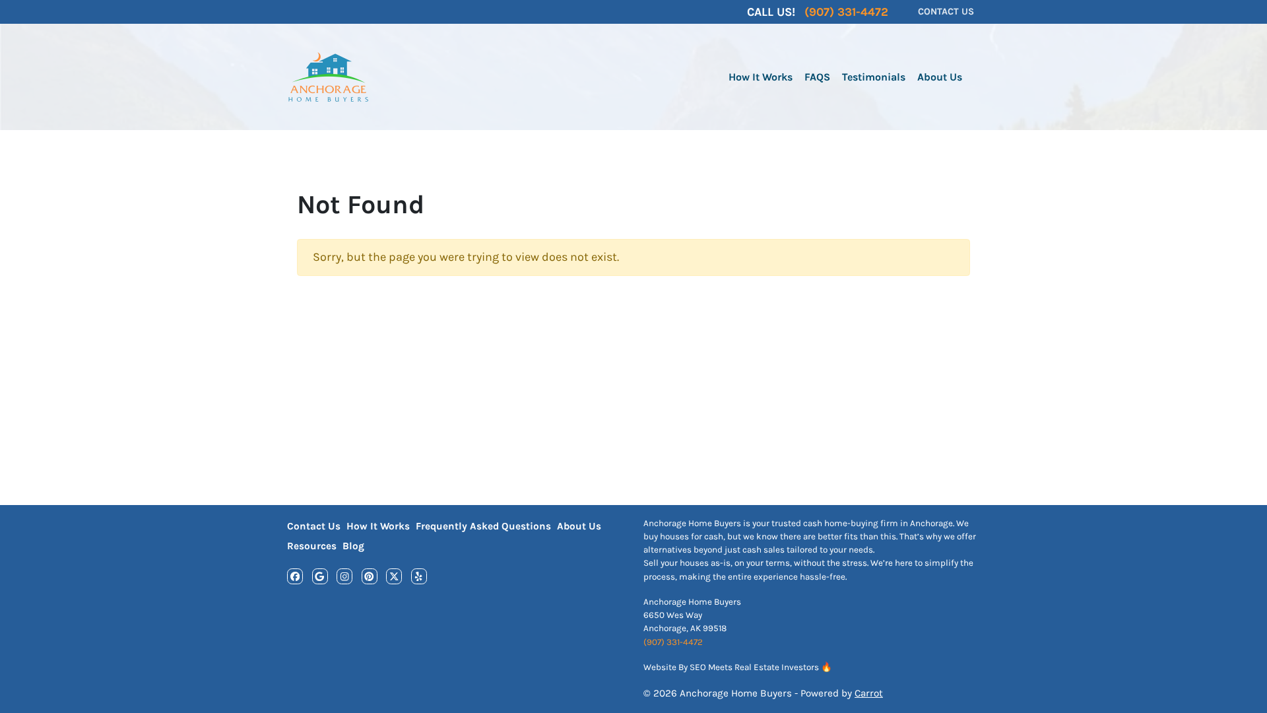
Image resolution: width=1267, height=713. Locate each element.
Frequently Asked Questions (483, 526)
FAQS (817, 77)
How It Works (761, 77)
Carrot (869, 693)
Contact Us (314, 526)
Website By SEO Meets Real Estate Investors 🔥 (737, 667)
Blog (353, 546)
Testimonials (873, 77)
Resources (312, 546)
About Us (939, 77)
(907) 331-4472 (673, 642)
